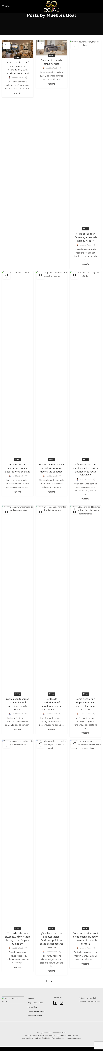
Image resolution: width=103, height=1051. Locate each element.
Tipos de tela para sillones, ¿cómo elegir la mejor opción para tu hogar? (17, 938)
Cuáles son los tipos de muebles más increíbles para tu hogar (17, 704)
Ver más (17, 93)
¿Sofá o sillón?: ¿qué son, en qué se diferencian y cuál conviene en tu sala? (17, 68)
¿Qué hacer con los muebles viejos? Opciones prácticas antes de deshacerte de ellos (51, 940)
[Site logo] (51, 6)
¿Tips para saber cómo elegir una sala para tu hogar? (85, 237)
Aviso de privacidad (87, 998)
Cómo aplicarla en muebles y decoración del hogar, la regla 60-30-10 (85, 470)
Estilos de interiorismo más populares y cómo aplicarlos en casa (51, 704)
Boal (17, 58)
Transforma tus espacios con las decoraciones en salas (17, 468)
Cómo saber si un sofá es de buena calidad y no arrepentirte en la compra (85, 938)
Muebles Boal (61, 15)
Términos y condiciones (89, 1001)
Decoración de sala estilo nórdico (51, 62)
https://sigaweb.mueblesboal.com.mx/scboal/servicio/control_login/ (51, 1035)
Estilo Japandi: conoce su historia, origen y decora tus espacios (51, 468)
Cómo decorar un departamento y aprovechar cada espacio (85, 704)
